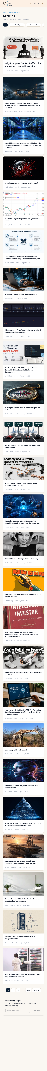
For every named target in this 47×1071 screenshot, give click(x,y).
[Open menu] (42, 3)
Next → (36, 990)
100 (28, 990)
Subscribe (36, 1011)
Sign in (36, 3)
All (5, 25)
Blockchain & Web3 (33, 25)
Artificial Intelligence (17, 25)
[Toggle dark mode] (31, 3)
